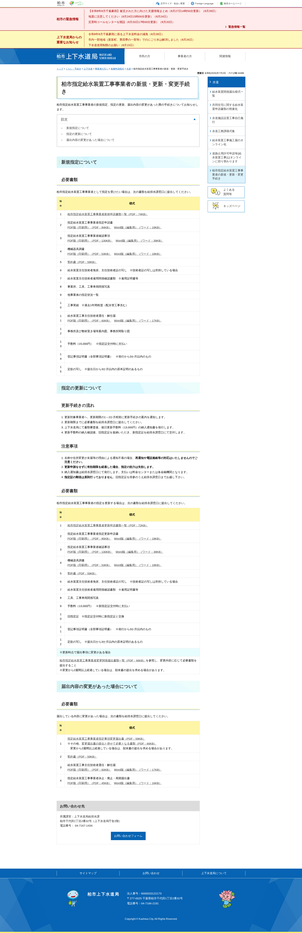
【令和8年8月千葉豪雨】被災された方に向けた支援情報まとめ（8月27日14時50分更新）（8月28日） (153, 11)
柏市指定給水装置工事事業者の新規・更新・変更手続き (227, 174)
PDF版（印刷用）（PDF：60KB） (89, 320)
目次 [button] (64, 119)
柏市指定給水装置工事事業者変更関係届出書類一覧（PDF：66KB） (103, 660)
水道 (128, 69)
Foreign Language (204, 3)
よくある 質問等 (229, 192)
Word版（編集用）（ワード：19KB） (138, 227)
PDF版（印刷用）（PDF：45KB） (89, 783)
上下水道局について (214, 873)
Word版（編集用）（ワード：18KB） (138, 253)
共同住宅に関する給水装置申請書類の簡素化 (227, 106)
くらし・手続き (73, 69)
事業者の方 (185, 56)
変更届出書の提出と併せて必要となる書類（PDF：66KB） (119, 743)
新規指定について (77, 128)
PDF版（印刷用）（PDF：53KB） (89, 253)
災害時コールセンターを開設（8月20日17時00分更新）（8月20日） (131, 22)
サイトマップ (88, 873)
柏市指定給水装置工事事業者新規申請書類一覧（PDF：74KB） (107, 214)
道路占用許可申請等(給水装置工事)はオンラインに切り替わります (226, 157)
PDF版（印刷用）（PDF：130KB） (90, 240)
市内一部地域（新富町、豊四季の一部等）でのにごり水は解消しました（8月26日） (141, 39)
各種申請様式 (117, 69)
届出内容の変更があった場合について (90, 140)
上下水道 (88, 69)
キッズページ (231, 206)
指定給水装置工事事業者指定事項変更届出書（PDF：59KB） (106, 738)
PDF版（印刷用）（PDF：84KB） (89, 227)
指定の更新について (79, 134)
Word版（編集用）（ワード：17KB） (138, 320)
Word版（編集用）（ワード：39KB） (139, 240)
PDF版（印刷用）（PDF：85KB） (89, 538)
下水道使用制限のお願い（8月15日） (112, 45)
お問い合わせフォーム (128, 835)
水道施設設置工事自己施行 (227, 120)
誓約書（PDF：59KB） (82, 262)
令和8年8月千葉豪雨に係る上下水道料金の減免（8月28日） (126, 34)
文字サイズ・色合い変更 (173, 3)
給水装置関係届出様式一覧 (227, 93)
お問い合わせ (151, 873)
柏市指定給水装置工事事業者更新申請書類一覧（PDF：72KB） (107, 525)
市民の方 (144, 56)
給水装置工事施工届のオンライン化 (227, 142)
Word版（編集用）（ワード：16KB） (138, 783)
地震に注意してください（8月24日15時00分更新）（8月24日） (128, 16)
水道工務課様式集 (223, 131)
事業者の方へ (101, 69)
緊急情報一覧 (236, 26)
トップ (60, 69)
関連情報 (225, 56)
